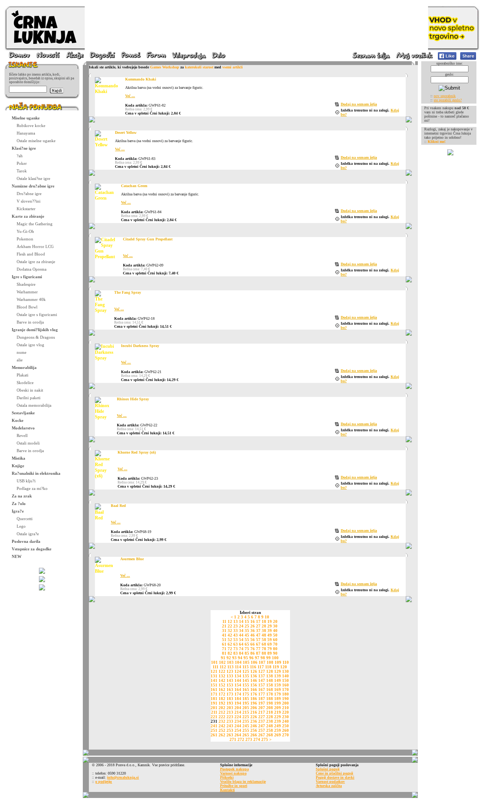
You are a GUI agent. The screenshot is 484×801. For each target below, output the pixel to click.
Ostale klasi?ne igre (33, 178)
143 (229, 680)
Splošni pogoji (328, 769)
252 (222, 730)
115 (245, 667)
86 (252, 653)
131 (214, 676)
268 (269, 735)
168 (269, 689)
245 (245, 726)
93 (234, 657)
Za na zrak (22, 496)
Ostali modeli (28, 443)
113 (230, 667)
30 (275, 626)
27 (258, 626)
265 (245, 735)
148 (269, 680)
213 (229, 712)
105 (246, 662)
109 (278, 662)
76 (252, 648)
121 (214, 671)
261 (214, 735)
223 (229, 716)
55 (247, 639)
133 (229, 676)
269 (277, 735)
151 (214, 685)
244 (237, 726)
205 (245, 707)
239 (277, 721)
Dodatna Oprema (32, 269)
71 (224, 648)
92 (228, 657)
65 (247, 644)
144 (237, 680)
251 (214, 730)
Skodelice (25, 382)
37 (258, 630)
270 (285, 735)
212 (222, 712)
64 (241, 644)
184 (237, 698)
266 (253, 735)
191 (214, 703)
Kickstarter (26, 208)
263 (229, 735)
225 (245, 716)
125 (245, 671)
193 (229, 703)
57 (258, 639)
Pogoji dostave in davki (335, 777)
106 (254, 662)
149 (277, 680)
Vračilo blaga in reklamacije (243, 781)
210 (285, 707)
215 (245, 712)
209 (277, 707)
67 (258, 644)
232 (222, 721)
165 (245, 689)
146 (253, 680)
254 (237, 730)
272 (240, 739)
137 (261, 676)
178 (269, 694)
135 (245, 676)
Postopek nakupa (234, 769)
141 (214, 680)
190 (285, 698)
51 (224, 639)
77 (258, 648)
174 (237, 694)
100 (275, 657)
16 (252, 621)
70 (275, 644)
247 (261, 726)
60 (275, 639)
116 (253, 667)
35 (247, 630)
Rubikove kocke (31, 125)
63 (235, 644)
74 (241, 648)
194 (237, 703)
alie (20, 360)
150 (285, 680)
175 (245, 694)
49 (269, 635)
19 (269, 621)
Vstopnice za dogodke (31, 549)
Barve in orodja (30, 322)
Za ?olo (19, 503)
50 (275, 635)
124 (237, 671)
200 (285, 703)
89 (269, 653)
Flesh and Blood (31, 254)
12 (230, 621)
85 (247, 653)
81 (224, 653)
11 (224, 621)
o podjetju (103, 781)
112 (223, 667)
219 (277, 712)
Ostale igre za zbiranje (36, 261)
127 (261, 671)
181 (214, 698)
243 (229, 726)
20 (275, 621)
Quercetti (25, 518)
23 (235, 626)
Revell (22, 435)
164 (237, 689)
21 (224, 626)
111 (216, 667)
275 (264, 739)
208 (269, 707)
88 (264, 653)
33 (235, 630)
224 (237, 716)
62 (230, 644)
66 (252, 644)
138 (269, 676)
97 (257, 657)
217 (261, 712)
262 (222, 735)
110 (285, 662)
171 (214, 694)
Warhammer (27, 292)
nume (21, 352)
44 (241, 635)
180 (285, 694)
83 (235, 653)
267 (261, 735)
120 (283, 667)
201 (214, 707)
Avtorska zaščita (329, 786)
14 (241, 621)
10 (267, 617)
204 (237, 707)
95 (246, 657)
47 (258, 635)
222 (222, 716)
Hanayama (26, 133)
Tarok (22, 171)
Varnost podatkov (330, 781)
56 (252, 639)
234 (237, 721)
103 (230, 662)
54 (241, 639)
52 (230, 639)
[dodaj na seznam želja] (338, 105)
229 (277, 716)
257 (261, 730)
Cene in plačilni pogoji (334, 773)
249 (277, 726)
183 (229, 698)
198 (269, 703)
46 (252, 635)
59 (269, 639)
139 (277, 676)
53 (235, 639)
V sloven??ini (28, 201)
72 (230, 648)
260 (285, 730)
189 (277, 698)
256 (253, 730)
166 (253, 689)
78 (264, 648)
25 (247, 626)
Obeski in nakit (30, 390)
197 (261, 703)
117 (261, 667)
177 (261, 694)
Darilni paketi (28, 397)
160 (285, 685)
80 (275, 648)
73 (235, 648)
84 (241, 653)
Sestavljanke (23, 413)
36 (252, 630)
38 (264, 630)
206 (253, 707)
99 (268, 657)
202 (222, 707)
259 (277, 730)
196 (253, 703)
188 (269, 698)
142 (222, 680)
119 (276, 667)
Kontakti (227, 790)
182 (222, 698)
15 (247, 621)
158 (269, 685)
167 (261, 689)
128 (269, 671)
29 (269, 626)
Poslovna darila (26, 541)
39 (269, 630)
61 (224, 644)
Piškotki (227, 777)
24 (241, 626)
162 (222, 689)
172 (222, 694)
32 (230, 630)
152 (222, 685)
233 (229, 721)
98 (263, 657)
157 (261, 685)
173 (229, 694)
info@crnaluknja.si (123, 777)
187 (261, 698)
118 (268, 667)
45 (247, 635)
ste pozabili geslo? (448, 100)
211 (214, 712)
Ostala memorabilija (34, 405)
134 (237, 676)
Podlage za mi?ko (32, 488)
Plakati (22, 375)
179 (277, 694)
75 (247, 648)
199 (277, 703)
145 (245, 680)
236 (253, 721)
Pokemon (25, 239)
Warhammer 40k (31, 299)
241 (214, 726)
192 (222, 703)
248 (269, 726)
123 (229, 671)
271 (233, 739)
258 (269, 730)
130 (285, 671)
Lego (21, 526)
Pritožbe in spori (233, 786)
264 (237, 735)
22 (230, 626)
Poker (22, 163)
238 (269, 721)
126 (253, 671)
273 (248, 739)
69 (269, 644)
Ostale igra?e (28, 533)
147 (261, 680)
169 (277, 689)
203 (229, 707)
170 (285, 689)
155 (245, 685)
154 (237, 685)
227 (261, 716)
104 (238, 662)
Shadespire (26, 284)
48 (264, 635)
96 (251, 657)
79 (269, 648)
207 (261, 707)
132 (222, 676)
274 (256, 739)
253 (229, 730)
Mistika (18, 458)
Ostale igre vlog (30, 344)
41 (224, 635)
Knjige (18, 465)
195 (245, 703)
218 (269, 712)
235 (245, 721)
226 (253, 716)
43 (235, 635)
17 (258, 621)
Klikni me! (436, 141)
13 (235, 621)
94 (240, 657)
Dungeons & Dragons (36, 337)
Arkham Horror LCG (35, 246)
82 (230, 653)
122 (222, 671)
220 (285, 712)
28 (264, 626)
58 (264, 639)
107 (262, 662)
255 (245, 730)
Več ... (130, 96)
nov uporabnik (445, 96)
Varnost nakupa (233, 773)
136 (253, 676)
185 (245, 698)
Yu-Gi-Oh (25, 231)
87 (258, 653)
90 (275, 653)
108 (270, 662)
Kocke (17, 420)
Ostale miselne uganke (36, 140)
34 (241, 630)
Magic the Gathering (35, 224)
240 (285, 721)
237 (261, 721)
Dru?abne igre (29, 193)
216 (253, 712)
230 (285, 716)
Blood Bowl (27, 307)
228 (269, 716)
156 (253, 685)
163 (229, 689)
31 (224, 630)
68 (264, 644)
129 (277, 671)
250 (285, 726)
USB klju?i (26, 481)
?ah (20, 155)
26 (252, 626)
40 (275, 630)
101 (214, 662)
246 (253, 726)
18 (264, 621)
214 (237, 712)
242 (222, 726)
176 (253, 694)
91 (223, 657)
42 (230, 635)
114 (238, 667)
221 (214, 716)
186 (253, 698)
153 (229, 685)
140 (285, 676)
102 (222, 662)
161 (214, 689)
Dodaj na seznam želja (359, 104)
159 (277, 685)
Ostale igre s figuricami (37, 314)
